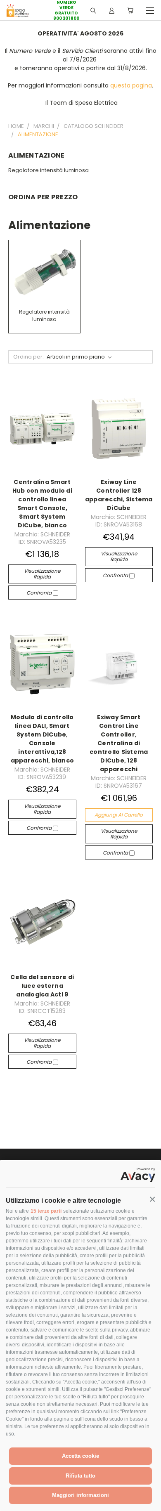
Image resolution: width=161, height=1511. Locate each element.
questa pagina (131, 85)
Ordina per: (28, 357)
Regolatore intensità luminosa (48, 170)
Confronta (39, 592)
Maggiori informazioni (80, 1495)
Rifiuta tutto (80, 1476)
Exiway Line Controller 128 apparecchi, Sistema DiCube (119, 495)
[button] (152, 1199)
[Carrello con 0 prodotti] (130, 10)
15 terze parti (46, 1211)
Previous (12, 1502)
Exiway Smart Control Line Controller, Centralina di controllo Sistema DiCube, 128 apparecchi (119, 743)
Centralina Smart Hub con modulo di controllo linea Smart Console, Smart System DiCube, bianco (42, 503)
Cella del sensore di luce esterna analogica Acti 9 (42, 986)
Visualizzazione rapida (42, 573)
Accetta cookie (80, 1456)
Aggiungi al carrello (119, 814)
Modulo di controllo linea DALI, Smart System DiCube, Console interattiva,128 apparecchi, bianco (42, 739)
